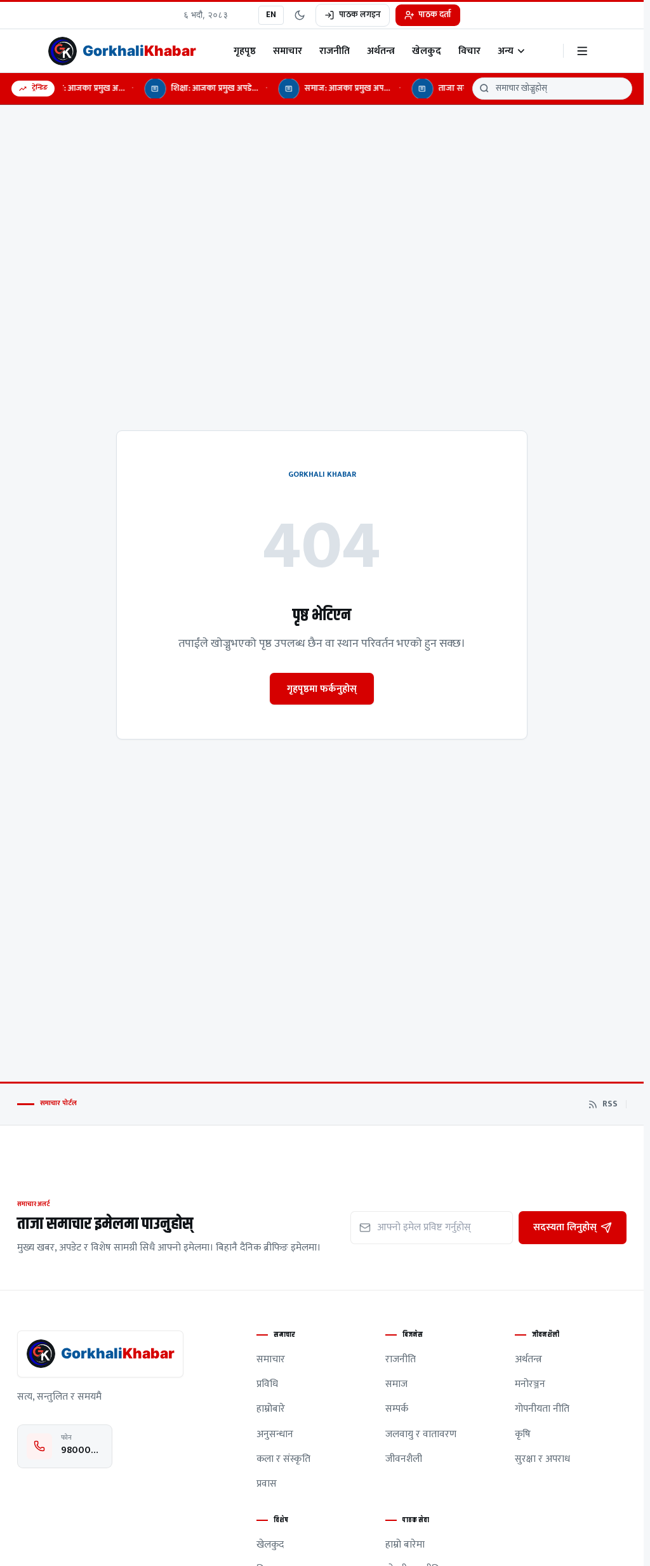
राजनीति (334, 51)
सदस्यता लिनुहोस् (565, 1227)
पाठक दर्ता (434, 15)
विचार (469, 51)
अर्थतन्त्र (381, 51)
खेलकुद (426, 51)
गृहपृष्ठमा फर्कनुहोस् (322, 688)
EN (271, 15)
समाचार (287, 51)
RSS (610, 1104)
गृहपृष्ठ (245, 51)
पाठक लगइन (360, 15)
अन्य (506, 51)
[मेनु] (582, 51)
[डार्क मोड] (299, 15)
